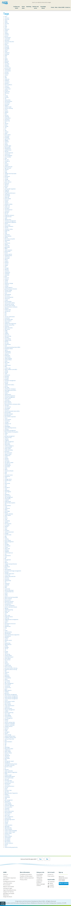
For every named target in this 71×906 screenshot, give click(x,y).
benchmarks (7, 147)
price (6, 293)
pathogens (7, 732)
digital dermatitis (9, 327)
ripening (7, 141)
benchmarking (8, 301)
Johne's (6, 729)
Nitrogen (7, 268)
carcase (6, 787)
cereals (6, 201)
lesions (6, 700)
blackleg (6, 647)
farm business (8, 523)
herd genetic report (9, 761)
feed (6, 114)
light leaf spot (8, 168)
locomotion (7, 318)
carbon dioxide (8, 804)
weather (6, 719)
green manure (8, 182)
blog (6, 627)
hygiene (6, 105)
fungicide (7, 190)
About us (5, 874)
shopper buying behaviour (11, 564)
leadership (7, 707)
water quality (8, 448)
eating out (7, 490)
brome (6, 252)
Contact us (67, 7)
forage (6, 332)
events (6, 596)
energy (6, 95)
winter (6, 143)
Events (52, 7)
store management (9, 683)
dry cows (7, 343)
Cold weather (8, 837)
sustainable (7, 39)
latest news (7, 548)
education (7, 40)
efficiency (7, 93)
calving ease (7, 311)
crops (6, 519)
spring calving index (9, 739)
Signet (6, 350)
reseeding (7, 400)
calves (6, 364)
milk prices (7, 298)
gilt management (9, 800)
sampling (7, 116)
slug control (7, 444)
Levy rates (7, 64)
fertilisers (7, 409)
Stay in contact (63, 883)
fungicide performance (10, 193)
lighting (6, 608)
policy (6, 673)
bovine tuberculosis (9, 811)
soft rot (6, 648)
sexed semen (8, 365)
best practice (8, 600)
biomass (7, 164)
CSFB (6, 233)
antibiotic (7, 80)
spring (6, 144)
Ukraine (6, 123)
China (6, 661)
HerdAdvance (8, 636)
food (6, 473)
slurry (6, 622)
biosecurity (7, 120)
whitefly (6, 565)
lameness (7, 326)
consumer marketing (9, 725)
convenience (7, 69)
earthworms (7, 455)
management (8, 559)
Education (6, 879)
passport (7, 200)
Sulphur (6, 261)
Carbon (6, 823)
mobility (6, 333)
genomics (7, 693)
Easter (6, 32)
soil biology (7, 408)
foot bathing (7, 702)
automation (7, 466)
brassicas (7, 183)
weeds (6, 175)
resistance (7, 82)
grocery (6, 36)
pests (6, 170)
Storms (6, 844)
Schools (6, 721)
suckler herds (8, 665)
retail (6, 477)
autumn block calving (10, 302)
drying (6, 282)
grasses (6, 186)
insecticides (7, 589)
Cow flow (7, 337)
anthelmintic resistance (10, 389)
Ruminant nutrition (9, 601)
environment (8, 37)
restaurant (7, 583)
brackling (7, 137)
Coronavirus (7, 814)
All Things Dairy (8, 780)
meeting (6, 539)
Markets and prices (36, 7)
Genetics (7, 308)
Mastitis (6, 341)
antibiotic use (8, 423)
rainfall (6, 612)
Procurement (6, 885)
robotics (6, 522)
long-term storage (9, 283)
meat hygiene (8, 491)
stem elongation (8, 155)
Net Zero (7, 821)
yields (6, 133)
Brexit (6, 44)
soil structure (8, 407)
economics (7, 796)
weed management (9, 541)
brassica (7, 279)
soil (5, 98)
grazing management (10, 436)
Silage (6, 330)
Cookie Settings (3, 903)
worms (6, 386)
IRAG (6, 587)
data (6, 486)
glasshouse (7, 566)
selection (7, 354)
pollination (7, 676)
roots (6, 162)
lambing (6, 429)
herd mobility (8, 339)
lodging (6, 140)
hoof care (7, 334)
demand (7, 269)
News (56, 7)
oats (6, 130)
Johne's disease (8, 598)
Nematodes (7, 240)
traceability (7, 521)
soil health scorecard (9, 765)
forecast (6, 115)
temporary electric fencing (11, 669)
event (6, 527)
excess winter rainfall (10, 701)
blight (6, 773)
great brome (7, 251)
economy (7, 34)
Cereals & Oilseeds (9, 471)
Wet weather (8, 841)
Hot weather (7, 839)
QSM (6, 472)
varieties (7, 572)
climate (6, 822)
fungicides (7, 230)
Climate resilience (9, 843)
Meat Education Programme (11, 793)
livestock (7, 83)
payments (7, 675)
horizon (6, 90)
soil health (7, 461)
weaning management (10, 396)
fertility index (8, 309)
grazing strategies (9, 414)
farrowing (7, 48)
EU (5, 768)
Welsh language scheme (41, 884)
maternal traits (8, 437)
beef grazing (7, 783)
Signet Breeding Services (10, 427)
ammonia (7, 577)
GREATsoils (7, 443)
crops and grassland (9, 705)
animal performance (9, 786)
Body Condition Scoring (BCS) (11, 432)
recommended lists (9, 591)
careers (6, 75)
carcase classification (9, 605)
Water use (7, 611)
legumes (7, 184)
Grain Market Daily (9, 777)
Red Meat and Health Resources (8, 894)
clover (6, 187)
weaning (7, 61)
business (7, 73)
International (8, 505)
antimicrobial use (9, 552)
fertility (6, 372)
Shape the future (7, 896)
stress (6, 58)
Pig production (8, 644)
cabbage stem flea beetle (10, 173)
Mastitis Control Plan (9, 325)
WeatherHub (8, 626)
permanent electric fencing (11, 668)
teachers (7, 43)
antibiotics (7, 494)
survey (6, 662)
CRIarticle (7, 672)
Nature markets (8, 836)
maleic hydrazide (9, 771)
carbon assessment (9, 532)
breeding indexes (9, 348)
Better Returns (8, 690)
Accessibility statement (40, 875)
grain (6, 276)
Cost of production (9, 297)
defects (6, 652)
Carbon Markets (8, 829)
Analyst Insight (8, 775)
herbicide (7, 618)
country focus (8, 687)
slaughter (7, 551)
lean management (9, 816)
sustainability (8, 677)
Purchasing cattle (9, 319)
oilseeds (6, 458)
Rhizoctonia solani (9, 748)
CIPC (6, 641)
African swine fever (9, 590)
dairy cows (7, 815)
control (6, 639)
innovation (7, 87)
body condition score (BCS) (11, 369)
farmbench (7, 487)
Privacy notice (23, 879)
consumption (8, 70)
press (6, 516)
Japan (6, 689)
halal (6, 537)
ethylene (7, 637)
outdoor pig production (10, 576)
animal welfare (8, 359)
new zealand (8, 684)
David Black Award (9, 657)
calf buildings (8, 294)
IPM (5, 582)
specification (7, 357)
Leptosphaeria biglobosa (10, 222)
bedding (7, 550)
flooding (6, 794)
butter (6, 630)
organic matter (8, 454)
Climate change (8, 290)
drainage (7, 377)
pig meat (7, 791)
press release (8, 540)
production (7, 91)
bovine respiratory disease (11, 607)
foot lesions (7, 329)
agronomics (7, 139)
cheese (6, 547)
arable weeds (8, 501)
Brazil (6, 125)
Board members (8, 741)
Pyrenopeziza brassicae (10, 623)
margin (6, 300)
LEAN (6, 468)
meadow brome (8, 255)
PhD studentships (9, 602)
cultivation (7, 273)
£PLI (6, 312)
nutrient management (10, 397)
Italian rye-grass (8, 250)
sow (5, 554)
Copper (6, 265)
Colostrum (7, 322)
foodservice (7, 476)
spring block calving (9, 304)
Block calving (8, 704)
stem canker (7, 225)
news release (8, 515)
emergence (7, 161)
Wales (6, 509)
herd (6, 561)
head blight (7, 195)
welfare (6, 50)
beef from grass (8, 708)
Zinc (6, 266)
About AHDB (61, 7)
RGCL (6, 759)
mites (6, 241)
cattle (6, 373)
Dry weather (7, 840)
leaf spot (7, 212)
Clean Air (7, 754)
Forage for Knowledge (10, 723)
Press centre (51, 876)
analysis (6, 621)
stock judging (8, 715)
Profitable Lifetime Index (10, 737)
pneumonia (7, 375)
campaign (7, 584)
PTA (5, 315)
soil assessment (8, 452)
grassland (7, 451)
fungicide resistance (9, 215)
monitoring (7, 686)
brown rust (7, 205)
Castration (7, 808)
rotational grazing (9, 609)
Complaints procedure (26, 874)
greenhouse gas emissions (11, 289)
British (6, 512)
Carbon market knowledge (11, 830)
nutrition (7, 65)
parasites (7, 376)
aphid (6, 469)
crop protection (8, 447)
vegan (6, 20)
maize (6, 418)
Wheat (6, 259)
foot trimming (8, 336)
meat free (7, 19)
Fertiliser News (8, 833)
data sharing (8, 496)
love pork (7, 779)
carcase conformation (10, 316)
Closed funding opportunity (11, 847)
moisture (7, 284)
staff (6, 798)
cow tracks (7, 784)
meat (6, 489)
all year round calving (10, 305)
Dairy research (8, 320)
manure (6, 264)
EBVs (6, 366)
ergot (6, 218)
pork (6, 27)
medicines (7, 79)
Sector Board (8, 658)
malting (6, 286)
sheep (6, 594)
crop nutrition (8, 419)
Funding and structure (9, 881)
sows (6, 557)
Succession (7, 680)
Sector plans (23, 7)
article (6, 518)
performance (8, 555)
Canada (6, 126)
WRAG (6, 248)
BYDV (6, 232)
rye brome (7, 258)
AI (5, 629)
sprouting (7, 136)
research (7, 86)
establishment (8, 150)
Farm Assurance (8, 807)
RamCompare (8, 569)
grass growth (8, 412)
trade (6, 507)
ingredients (7, 755)
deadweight (7, 426)
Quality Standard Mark (10, 736)
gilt (5, 558)
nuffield (6, 711)
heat (6, 57)
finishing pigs (8, 802)
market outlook (8, 655)
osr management (9, 718)
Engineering (7, 643)
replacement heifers (9, 384)
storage (6, 179)
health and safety (9, 450)
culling (6, 383)
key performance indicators (11, 307)
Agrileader (7, 826)
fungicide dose (8, 216)
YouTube (51, 887)
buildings (7, 54)
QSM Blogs (7, 747)
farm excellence (8, 84)
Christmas (7, 66)
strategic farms (8, 479)
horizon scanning (9, 108)
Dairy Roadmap (8, 812)
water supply (8, 751)
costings (6, 422)
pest (6, 614)
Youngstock (7, 762)
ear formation (8, 157)
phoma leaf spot (8, 166)
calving (6, 370)
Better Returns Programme (11, 772)
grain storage (8, 198)
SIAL (6, 743)
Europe (6, 651)
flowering (7, 197)
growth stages (8, 145)
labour (6, 679)
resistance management (10, 220)
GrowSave (7, 757)
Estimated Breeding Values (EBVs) (12, 347)
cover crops (7, 615)
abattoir (6, 112)
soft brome (7, 257)
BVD (6, 671)
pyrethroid (7, 234)
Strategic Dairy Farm (9, 573)
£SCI (6, 314)
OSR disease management (11, 694)
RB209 (6, 543)
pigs (6, 536)
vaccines (7, 425)
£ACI (6, 740)
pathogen (7, 191)
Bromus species (8, 254)
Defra (6, 586)
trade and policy (8, 825)
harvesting (7, 421)
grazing (6, 382)
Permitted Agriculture (10, 819)
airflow (6, 646)
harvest (6, 177)
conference (7, 508)
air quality (7, 525)
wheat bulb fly (8, 236)
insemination (8, 344)
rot (5, 650)
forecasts (7, 625)
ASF (5, 122)
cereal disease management (11, 698)
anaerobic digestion (9, 805)
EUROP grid (7, 355)
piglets (6, 59)
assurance (7, 119)
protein (6, 30)
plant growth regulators (10, 189)
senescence (7, 154)
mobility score (8, 340)
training (6, 72)
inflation (6, 33)
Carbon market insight (10, 832)
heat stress (7, 295)
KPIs (6, 504)
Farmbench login (7, 888)
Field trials (7, 809)
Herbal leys (7, 797)
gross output (8, 134)
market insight (8, 107)
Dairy (6, 16)
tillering (6, 151)
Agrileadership (8, 827)
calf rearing (7, 654)
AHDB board (7, 750)
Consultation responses (9, 878)
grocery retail (8, 68)
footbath (7, 691)
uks (5, 746)
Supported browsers (39, 881)
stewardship (7, 100)
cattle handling (8, 358)
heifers (6, 393)
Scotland (7, 500)
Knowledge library (43, 7)
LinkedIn (51, 885)
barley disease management (11, 697)
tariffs (6, 730)
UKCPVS (6, 227)
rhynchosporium (8, 209)
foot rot (6, 214)
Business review (8, 766)
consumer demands (9, 782)
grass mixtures (8, 402)
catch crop (7, 180)
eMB (6, 77)
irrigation (7, 440)
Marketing (28, 6)
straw (6, 51)
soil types (7, 405)
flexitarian (7, 29)
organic (6, 244)
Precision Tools (8, 790)
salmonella (7, 801)
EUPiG (6, 568)
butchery (7, 727)
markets (6, 132)
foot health (7, 758)
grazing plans (8, 415)
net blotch (7, 208)
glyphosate (7, 247)
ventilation (7, 52)
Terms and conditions (39, 878)
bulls (6, 345)
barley (6, 593)
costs (6, 434)
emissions (7, 579)
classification (8, 351)
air (5, 94)
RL (5, 129)
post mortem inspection (10, 416)
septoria (6, 202)
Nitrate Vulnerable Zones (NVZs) (12, 411)
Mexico (6, 562)
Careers (5, 876)
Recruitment (7, 659)
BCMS (6, 789)
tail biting (7, 104)
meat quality (7, 498)
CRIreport (7, 664)
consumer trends (9, 475)
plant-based (7, 546)
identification (8, 633)
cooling (6, 280)
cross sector (7, 575)
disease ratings (8, 752)
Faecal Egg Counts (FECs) (10, 390)
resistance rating (8, 229)
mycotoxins (7, 194)
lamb (6, 26)
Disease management (10, 709)
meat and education (9, 41)
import (6, 733)
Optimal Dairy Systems (10, 502)
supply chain (8, 89)
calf (5, 493)
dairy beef (7, 362)
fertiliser (7, 262)
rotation (6, 165)
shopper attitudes (9, 514)
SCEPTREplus (8, 465)
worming (7, 45)
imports (6, 111)
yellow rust (7, 207)
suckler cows (8, 368)
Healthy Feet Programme (10, 323)
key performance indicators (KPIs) (12, 404)
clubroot (7, 169)
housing (6, 97)
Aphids (6, 237)
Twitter (51, 883)
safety (6, 361)
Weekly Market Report (10, 776)
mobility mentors (9, 726)
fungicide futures (9, 616)
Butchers (7, 769)
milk (6, 482)
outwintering (8, 818)
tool (5, 76)
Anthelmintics (8, 604)
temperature (8, 118)
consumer (7, 18)
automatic (7, 275)
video (6, 529)
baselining (7, 834)
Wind (6, 846)
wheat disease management (11, 696)
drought (6, 533)
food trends (7, 483)
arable (6, 457)
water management (9, 441)
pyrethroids (7, 243)
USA (6, 127)
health (6, 22)
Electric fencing (8, 666)
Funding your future (16, 7)
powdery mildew (8, 204)
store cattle (7, 714)
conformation (8, 352)
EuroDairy (7, 530)
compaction (7, 272)
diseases (7, 459)
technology (7, 511)
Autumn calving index (10, 722)
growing (6, 379)
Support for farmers (8, 892)
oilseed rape (7, 464)
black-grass (7, 176)
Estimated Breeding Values (11, 764)
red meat (7, 23)
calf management (9, 497)
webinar (6, 526)
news (6, 484)
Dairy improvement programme (12, 634)
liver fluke (7, 387)
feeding (6, 62)
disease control (8, 640)
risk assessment (8, 101)
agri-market (7, 682)
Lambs (6, 433)
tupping (6, 439)
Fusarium (7, 277)
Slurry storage (8, 734)
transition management (10, 380)
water (6, 55)
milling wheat (8, 580)
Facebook (51, 881)
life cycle (7, 159)
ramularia (7, 211)
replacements (8, 394)
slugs (6, 172)
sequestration (8, 291)
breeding (7, 47)
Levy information (7, 883)
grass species (8, 401)
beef (6, 25)
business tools (8, 534)
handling (7, 391)
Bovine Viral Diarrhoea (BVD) (11, 597)
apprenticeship (8, 632)
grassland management (10, 430)
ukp (5, 744)
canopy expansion (9, 152)
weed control (8, 398)
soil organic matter (9, 462)
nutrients (7, 270)
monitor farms (8, 480)
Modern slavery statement (27, 878)
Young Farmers (8, 716)
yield (6, 158)
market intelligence (9, 446)
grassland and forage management (13, 571)
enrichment (7, 102)
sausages (7, 544)
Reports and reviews (8, 886)
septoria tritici (8, 219)
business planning (9, 712)
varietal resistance (9, 226)
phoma (6, 223)
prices (6, 109)
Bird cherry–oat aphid (10, 239)
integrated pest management (11, 619)
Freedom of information (26, 876)
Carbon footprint (8, 287)
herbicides (7, 245)
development (8, 148)
